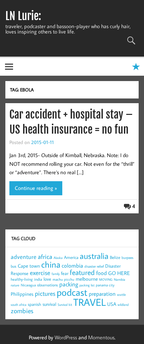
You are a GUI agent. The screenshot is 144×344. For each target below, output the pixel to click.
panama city (105, 285)
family (56, 274)
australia (94, 255)
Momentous (101, 337)
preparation (102, 293)
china (50, 264)
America (71, 257)
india (38, 279)
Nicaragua (28, 285)
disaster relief (94, 266)
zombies (22, 310)
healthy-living (22, 279)
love (47, 279)
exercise (40, 272)
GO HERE (119, 273)
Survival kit (65, 304)
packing (68, 284)
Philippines (22, 294)
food (101, 273)
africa (45, 256)
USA (111, 304)
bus (13, 266)
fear (64, 273)
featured (82, 272)
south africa (18, 304)
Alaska (58, 258)
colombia (72, 265)
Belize (115, 257)
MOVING (106, 279)
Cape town (29, 266)
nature (15, 285)
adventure (24, 257)
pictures (45, 293)
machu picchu (63, 279)
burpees (127, 257)
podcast (72, 292)
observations (47, 284)
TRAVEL (89, 301)
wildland (123, 304)
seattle (121, 294)
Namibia (119, 279)
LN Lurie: (23, 16)
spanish (34, 304)
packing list (86, 285)
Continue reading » (36, 188)
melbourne (87, 279)
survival (49, 304)
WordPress (66, 337)
